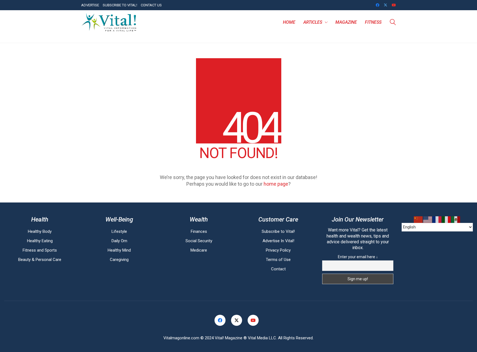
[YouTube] (253, 320)
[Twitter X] (236, 320)
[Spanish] (456, 219)
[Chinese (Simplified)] (418, 219)
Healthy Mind (119, 250)
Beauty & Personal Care (39, 259)
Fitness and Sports (40, 250)
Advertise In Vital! (278, 240)
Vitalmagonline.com (181, 337)
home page (276, 184)
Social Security (199, 240)
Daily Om (119, 240)
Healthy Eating (40, 240)
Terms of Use (278, 259)
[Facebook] (220, 320)
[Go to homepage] (108, 22)
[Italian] (446, 219)
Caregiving (119, 259)
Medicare (198, 250)
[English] (428, 219)
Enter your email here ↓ (358, 257)
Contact (278, 268)
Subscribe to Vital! (278, 231)
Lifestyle (119, 231)
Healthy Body (40, 231)
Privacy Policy (278, 250)
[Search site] (393, 23)
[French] (437, 219)
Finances (199, 231)
